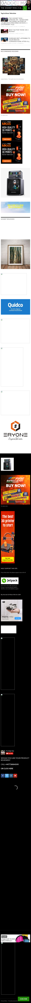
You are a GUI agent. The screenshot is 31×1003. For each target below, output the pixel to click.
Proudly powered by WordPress (15, 1001)
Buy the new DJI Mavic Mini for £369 (11, 594)
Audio (2, 26)
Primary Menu (29, 8)
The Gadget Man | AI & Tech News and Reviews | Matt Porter (12, 8)
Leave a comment (19, 26)
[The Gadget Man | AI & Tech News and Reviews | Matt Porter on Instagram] (11, 776)
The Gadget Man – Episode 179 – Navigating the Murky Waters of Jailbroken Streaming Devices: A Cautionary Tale (14, 21)
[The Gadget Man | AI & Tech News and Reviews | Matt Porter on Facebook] (3, 776)
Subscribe (23, 999)
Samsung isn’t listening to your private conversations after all (19, 39)
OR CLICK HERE (7, 768)
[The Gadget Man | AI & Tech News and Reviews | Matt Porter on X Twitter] (7, 776)
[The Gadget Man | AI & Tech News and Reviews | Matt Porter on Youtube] (15, 776)
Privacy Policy (4, 1001)
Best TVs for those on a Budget (19, 30)
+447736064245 (12, 764)
